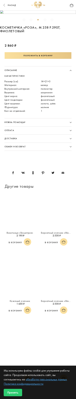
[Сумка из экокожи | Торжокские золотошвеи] (20, 347)
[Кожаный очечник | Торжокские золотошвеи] (20, 279)
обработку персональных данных (46, 379)
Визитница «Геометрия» (20, 232)
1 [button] (24, 20)
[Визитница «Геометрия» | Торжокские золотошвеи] (20, 211)
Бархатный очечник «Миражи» (58, 232)
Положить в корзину (38, 55)
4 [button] (45, 20)
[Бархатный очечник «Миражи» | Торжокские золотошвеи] (56, 211)
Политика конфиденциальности (23, 384)
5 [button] (52, 20)
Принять (12, 392)
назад (12, 5)
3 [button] (38, 20)
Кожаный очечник (20, 301)
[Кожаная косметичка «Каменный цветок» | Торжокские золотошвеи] (56, 347)
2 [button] (31, 20)
